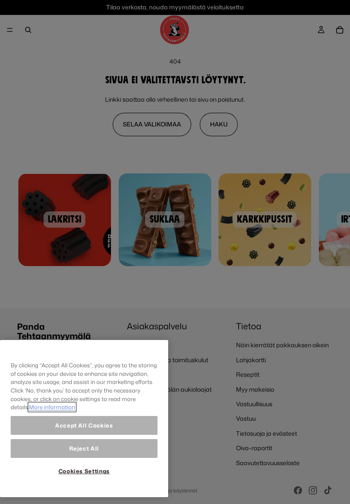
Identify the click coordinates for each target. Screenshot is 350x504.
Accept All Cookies (84, 425)
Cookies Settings (84, 471)
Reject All (84, 448)
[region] (84, 418)
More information (52, 407)
